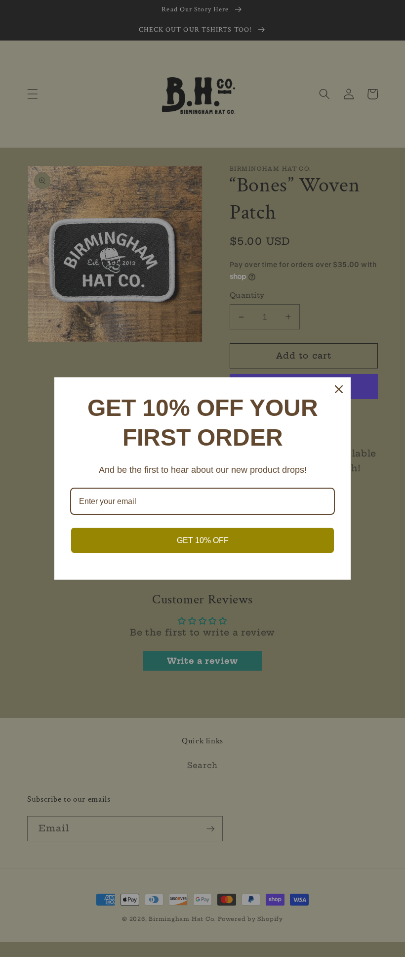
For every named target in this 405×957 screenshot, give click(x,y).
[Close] (339, 389)
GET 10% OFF (203, 540)
